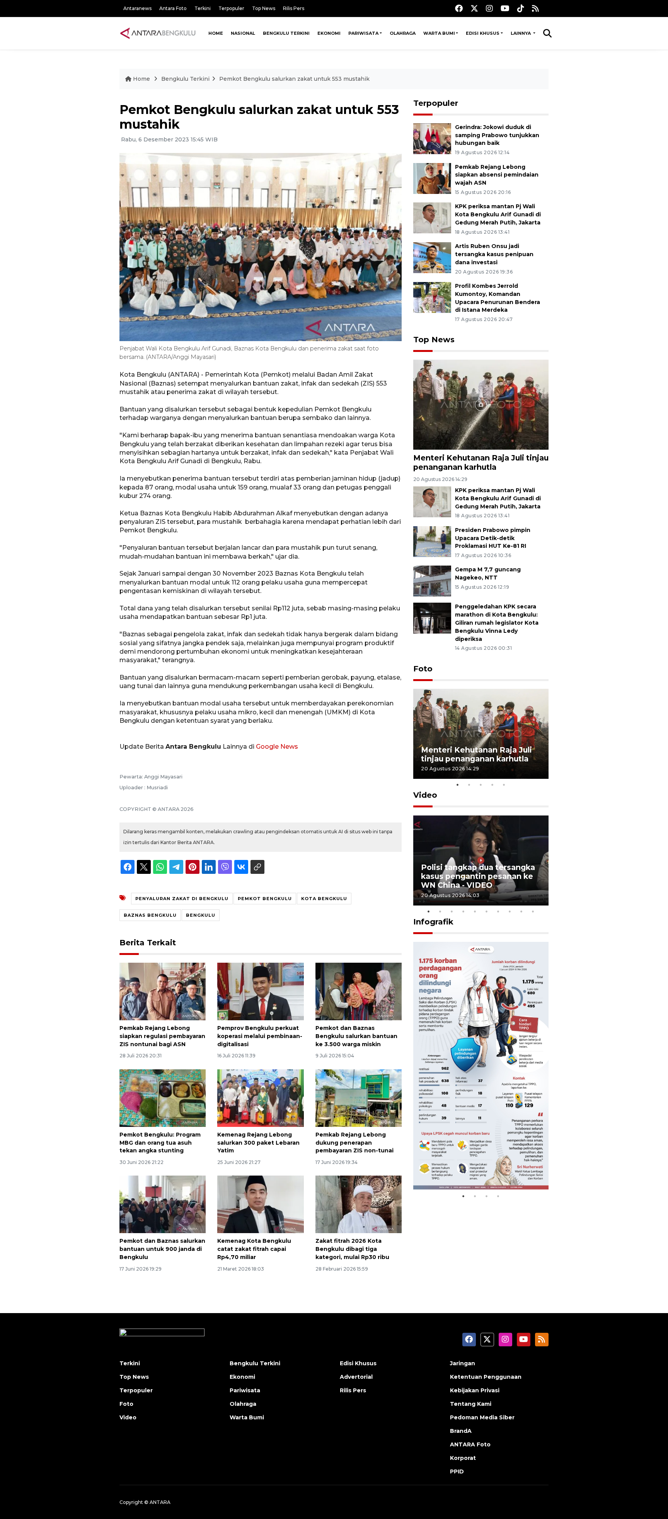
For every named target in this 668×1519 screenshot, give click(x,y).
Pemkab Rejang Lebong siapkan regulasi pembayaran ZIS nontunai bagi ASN (162, 1036)
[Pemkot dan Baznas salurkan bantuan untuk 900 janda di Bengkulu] (162, 1204)
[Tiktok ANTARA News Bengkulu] (520, 8)
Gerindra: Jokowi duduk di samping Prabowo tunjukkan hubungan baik (497, 135)
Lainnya (521, 33)
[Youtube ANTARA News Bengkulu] (505, 8)
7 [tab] (498, 911)
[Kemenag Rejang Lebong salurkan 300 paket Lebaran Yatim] (260, 1097)
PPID (457, 1471)
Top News (263, 8)
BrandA (461, 1430)
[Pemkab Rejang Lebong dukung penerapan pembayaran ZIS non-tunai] (358, 1097)
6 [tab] (487, 911)
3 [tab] (481, 784)
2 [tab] (469, 784)
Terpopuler (231, 8)
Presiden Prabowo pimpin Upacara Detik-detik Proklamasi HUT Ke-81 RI (492, 538)
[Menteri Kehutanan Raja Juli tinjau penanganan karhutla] (481, 404)
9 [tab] (521, 911)
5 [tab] (504, 784)
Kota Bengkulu (324, 898)
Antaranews (137, 8)
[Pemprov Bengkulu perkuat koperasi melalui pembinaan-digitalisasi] (260, 991)
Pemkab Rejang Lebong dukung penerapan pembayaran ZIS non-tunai (354, 1142)
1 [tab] (458, 784)
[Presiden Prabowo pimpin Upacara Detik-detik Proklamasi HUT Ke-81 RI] (432, 541)
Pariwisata (363, 33)
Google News (277, 746)
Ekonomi (329, 33)
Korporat (463, 1457)
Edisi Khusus (482, 33)
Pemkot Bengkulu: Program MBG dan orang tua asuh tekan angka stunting (160, 1142)
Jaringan (462, 1363)
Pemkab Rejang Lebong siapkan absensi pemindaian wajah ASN (496, 175)
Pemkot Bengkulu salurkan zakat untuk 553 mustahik (294, 78)
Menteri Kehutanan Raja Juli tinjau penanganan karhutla (481, 462)
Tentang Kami (470, 1403)
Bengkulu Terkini (286, 33)
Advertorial (356, 1376)
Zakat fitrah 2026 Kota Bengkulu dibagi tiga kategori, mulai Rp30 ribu (352, 1249)
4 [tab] (492, 784)
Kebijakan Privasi (474, 1390)
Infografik (433, 921)
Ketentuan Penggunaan (485, 1376)
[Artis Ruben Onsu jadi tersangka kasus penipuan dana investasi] (432, 257)
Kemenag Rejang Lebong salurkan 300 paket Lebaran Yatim (258, 1142)
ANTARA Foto (470, 1444)
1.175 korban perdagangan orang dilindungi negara (472, 1165)
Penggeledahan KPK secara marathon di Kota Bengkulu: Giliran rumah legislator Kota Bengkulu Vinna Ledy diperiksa (496, 622)
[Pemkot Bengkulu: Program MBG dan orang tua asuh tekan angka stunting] (162, 1097)
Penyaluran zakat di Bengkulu (181, 898)
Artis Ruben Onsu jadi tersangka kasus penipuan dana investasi (494, 254)
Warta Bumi (439, 33)
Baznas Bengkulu (150, 915)
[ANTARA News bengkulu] (158, 33)
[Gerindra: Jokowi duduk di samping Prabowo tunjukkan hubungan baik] (432, 138)
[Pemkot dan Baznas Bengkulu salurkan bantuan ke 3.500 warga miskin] (358, 991)
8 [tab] (510, 911)
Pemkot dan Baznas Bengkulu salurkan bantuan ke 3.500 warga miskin (356, 1036)
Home (215, 33)
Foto (423, 668)
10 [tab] (533, 911)
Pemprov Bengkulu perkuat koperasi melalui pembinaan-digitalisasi (259, 1036)
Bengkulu (200, 915)
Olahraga (403, 33)
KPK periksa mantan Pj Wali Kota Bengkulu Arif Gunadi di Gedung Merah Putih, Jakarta (498, 214)
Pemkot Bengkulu (265, 898)
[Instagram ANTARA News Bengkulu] (489, 8)
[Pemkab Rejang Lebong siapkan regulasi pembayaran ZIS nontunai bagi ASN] (162, 991)
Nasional (243, 33)
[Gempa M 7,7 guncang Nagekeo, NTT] (432, 580)
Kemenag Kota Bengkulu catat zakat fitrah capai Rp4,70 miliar (254, 1249)
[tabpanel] (481, 734)
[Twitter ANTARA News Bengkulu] (474, 8)
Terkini (202, 8)
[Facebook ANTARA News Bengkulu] (459, 8)
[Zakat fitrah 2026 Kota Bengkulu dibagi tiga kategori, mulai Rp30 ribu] (358, 1204)
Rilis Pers (293, 8)
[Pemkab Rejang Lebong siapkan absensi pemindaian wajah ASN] (432, 178)
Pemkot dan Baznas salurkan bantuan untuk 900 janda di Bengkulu (162, 1249)
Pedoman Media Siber (482, 1417)
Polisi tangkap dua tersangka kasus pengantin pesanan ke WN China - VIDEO (478, 876)
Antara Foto (173, 8)
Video (425, 795)
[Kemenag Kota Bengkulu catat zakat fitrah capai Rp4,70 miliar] (260, 1204)
